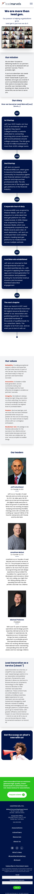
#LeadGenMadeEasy (17, 856)
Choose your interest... (17, 880)
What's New (17, 852)
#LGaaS (17, 860)
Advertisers (17, 832)
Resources (17, 837)
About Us (17, 841)
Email (17, 875)
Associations (17, 828)
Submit (17, 887)
